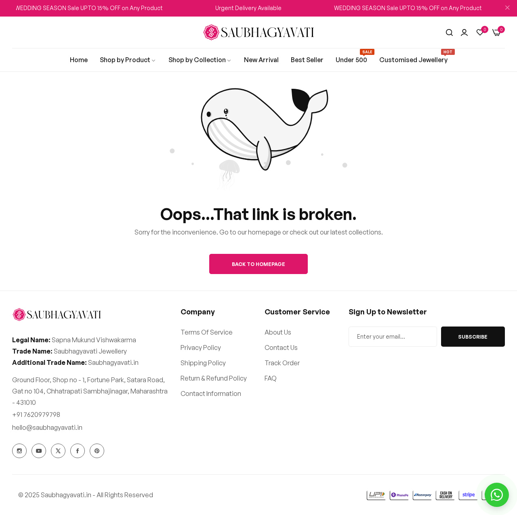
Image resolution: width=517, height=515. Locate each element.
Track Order (282, 363)
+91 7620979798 (36, 414)
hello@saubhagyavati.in (47, 427)
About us (278, 332)
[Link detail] (19, 451)
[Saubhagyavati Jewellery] (258, 32)
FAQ (271, 378)
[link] (79, 59)
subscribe (473, 337)
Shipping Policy (203, 363)
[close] (507, 8)
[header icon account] (464, 32)
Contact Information (211, 393)
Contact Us (281, 347)
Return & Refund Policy (214, 378)
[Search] (449, 32)
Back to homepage (258, 264)
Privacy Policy (201, 347)
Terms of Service (207, 332)
